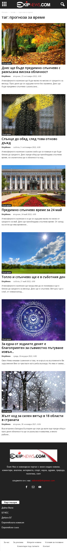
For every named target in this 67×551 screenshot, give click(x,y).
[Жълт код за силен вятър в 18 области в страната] (33, 392)
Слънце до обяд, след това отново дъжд (29, 141)
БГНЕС (5, 512)
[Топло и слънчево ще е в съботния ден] (33, 253)
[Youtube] (40, 487)
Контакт (46, 546)
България (6, 63)
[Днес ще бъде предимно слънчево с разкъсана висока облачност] (33, 44)
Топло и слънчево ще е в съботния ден (33, 277)
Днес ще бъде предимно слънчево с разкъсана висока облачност (31, 70)
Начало (4, 12)
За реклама (18, 542)
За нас (6, 542)
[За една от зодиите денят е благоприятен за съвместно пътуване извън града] (33, 320)
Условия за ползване (54, 542)
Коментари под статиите (28, 546)
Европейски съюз (10, 527)
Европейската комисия (13, 522)
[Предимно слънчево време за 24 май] (33, 186)
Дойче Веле (7, 508)
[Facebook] (27, 487)
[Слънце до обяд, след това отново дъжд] (33, 115)
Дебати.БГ (7, 517)
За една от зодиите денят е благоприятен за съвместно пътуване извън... (32, 348)
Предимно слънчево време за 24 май (32, 210)
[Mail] (34, 487)
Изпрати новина (34, 542)
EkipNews (6, 76)
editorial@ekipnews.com (43, 480)
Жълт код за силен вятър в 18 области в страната (32, 418)
